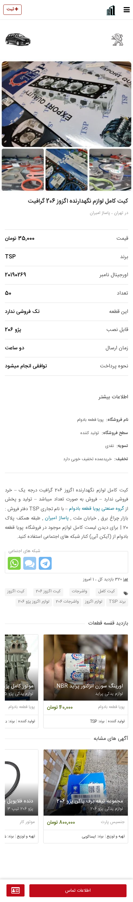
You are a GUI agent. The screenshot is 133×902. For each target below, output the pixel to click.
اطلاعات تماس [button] (78, 891)
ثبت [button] (11, 9)
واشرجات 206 (67, 601)
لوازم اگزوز (93, 601)
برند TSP (117, 601)
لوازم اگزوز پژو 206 (33, 601)
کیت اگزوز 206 (48, 591)
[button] (127, 9)
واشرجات (79, 591)
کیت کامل (106, 591)
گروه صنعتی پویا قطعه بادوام (96, 509)
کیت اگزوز (16, 591)
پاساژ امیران (57, 518)
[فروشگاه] (15, 890)
